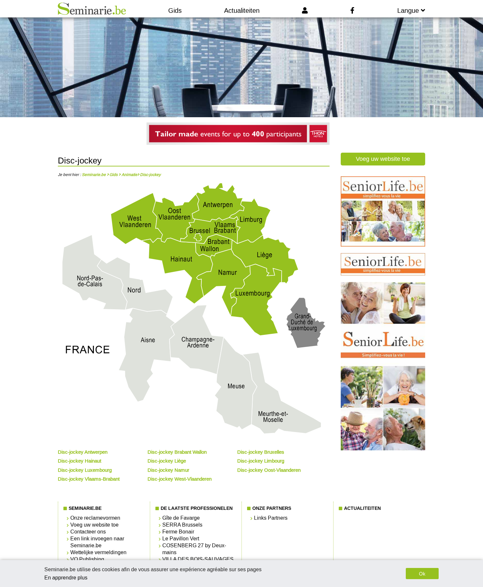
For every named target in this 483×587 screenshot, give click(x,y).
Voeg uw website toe (383, 159)
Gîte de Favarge (181, 517)
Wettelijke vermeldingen (98, 552)
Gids (175, 10)
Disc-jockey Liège (167, 461)
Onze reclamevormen (95, 517)
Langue (409, 10)
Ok (422, 573)
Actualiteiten (242, 10)
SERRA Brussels (182, 524)
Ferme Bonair (178, 531)
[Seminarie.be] (92, 9)
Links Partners (271, 517)
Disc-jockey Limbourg (260, 461)
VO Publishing (87, 559)
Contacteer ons (88, 531)
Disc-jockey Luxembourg (85, 470)
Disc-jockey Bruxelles (260, 452)
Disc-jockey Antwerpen (82, 452)
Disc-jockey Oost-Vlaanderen (269, 470)
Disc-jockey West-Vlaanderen (180, 479)
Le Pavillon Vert (180, 538)
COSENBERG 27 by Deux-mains (194, 549)
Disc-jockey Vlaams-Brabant (89, 479)
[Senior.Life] (383, 244)
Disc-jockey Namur (168, 470)
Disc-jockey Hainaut (79, 461)
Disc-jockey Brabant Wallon (177, 452)
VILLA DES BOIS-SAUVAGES (198, 559)
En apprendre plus (65, 577)
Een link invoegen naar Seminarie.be (97, 542)
